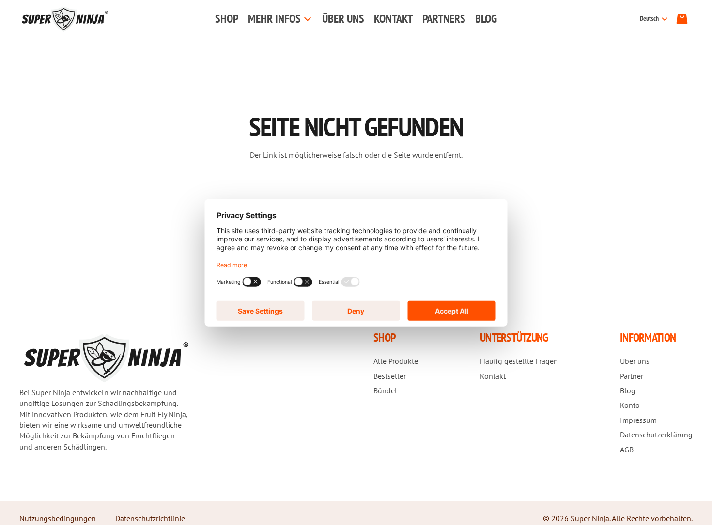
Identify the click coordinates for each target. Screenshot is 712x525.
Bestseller (389, 376)
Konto (630, 405)
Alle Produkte (395, 361)
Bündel (385, 390)
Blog (627, 390)
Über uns (635, 361)
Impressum (638, 420)
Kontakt (493, 376)
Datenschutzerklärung (656, 434)
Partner (631, 376)
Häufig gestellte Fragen (519, 361)
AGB (627, 449)
